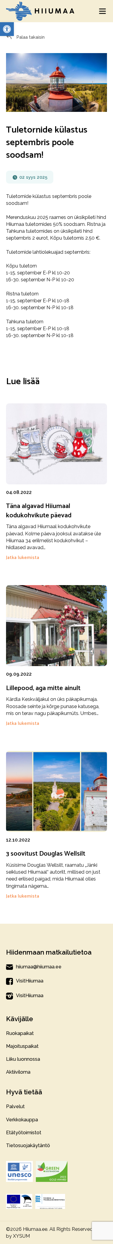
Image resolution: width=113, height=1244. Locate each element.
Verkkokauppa (22, 1120)
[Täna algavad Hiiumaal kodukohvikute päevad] (56, 445)
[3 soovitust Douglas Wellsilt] (56, 793)
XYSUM (21, 1236)
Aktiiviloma (18, 1072)
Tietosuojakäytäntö (28, 1145)
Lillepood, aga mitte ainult (43, 688)
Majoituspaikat (22, 1046)
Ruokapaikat (20, 1033)
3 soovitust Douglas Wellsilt (45, 853)
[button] (7, 29)
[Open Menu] (102, 11)
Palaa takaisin (30, 37)
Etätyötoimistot (23, 1132)
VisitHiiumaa (29, 981)
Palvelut (15, 1106)
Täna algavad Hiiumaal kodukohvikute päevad (38, 511)
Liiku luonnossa (23, 1059)
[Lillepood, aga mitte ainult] (56, 627)
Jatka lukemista (22, 558)
